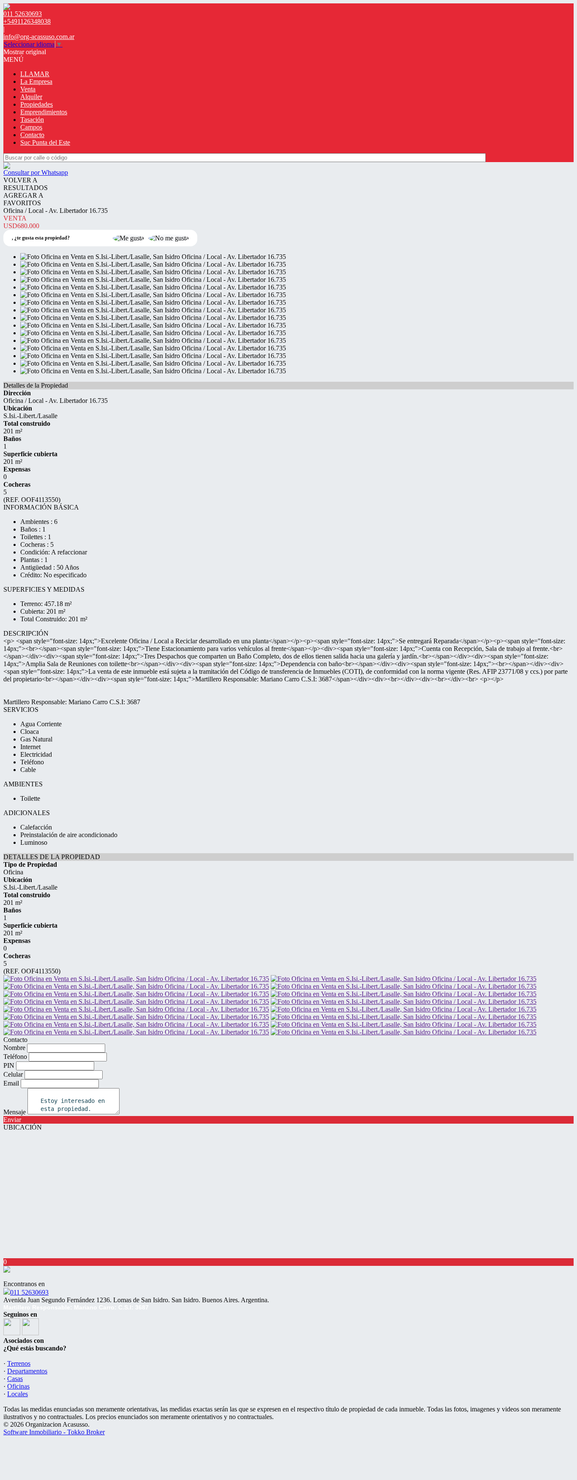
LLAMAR (34, 73)
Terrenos (18, 1363)
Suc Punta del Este (45, 142)
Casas (15, 1378)
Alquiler (31, 96)
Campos (31, 127)
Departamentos (27, 1371)
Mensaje (14, 1112)
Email (11, 1083)
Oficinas (18, 1386)
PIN (8, 1065)
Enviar (12, 1119)
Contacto (32, 134)
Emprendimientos (43, 112)
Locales (17, 1393)
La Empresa (36, 81)
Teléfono (15, 1056)
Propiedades (36, 104)
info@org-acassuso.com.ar (38, 36)
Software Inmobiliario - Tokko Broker (54, 1432)
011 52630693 (29, 1292)
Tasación (32, 119)
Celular (13, 1074)
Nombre (14, 1047)
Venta (27, 89)
